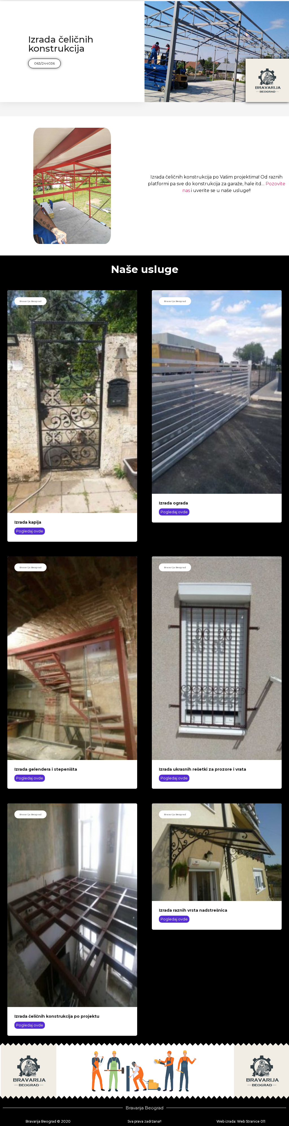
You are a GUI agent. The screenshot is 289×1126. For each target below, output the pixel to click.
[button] (44, 63)
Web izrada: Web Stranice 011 (240, 1121)
